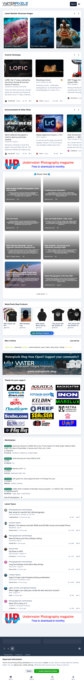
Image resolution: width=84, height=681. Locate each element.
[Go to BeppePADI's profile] (5, 523)
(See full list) (74, 341)
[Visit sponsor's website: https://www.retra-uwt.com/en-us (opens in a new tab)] (67, 409)
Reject (29, 671)
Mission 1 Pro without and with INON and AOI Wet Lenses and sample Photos (39, 525)
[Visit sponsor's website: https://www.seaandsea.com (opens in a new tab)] (42, 416)
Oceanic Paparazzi (13, 46)
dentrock (18, 347)
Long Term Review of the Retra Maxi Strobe (26, 564)
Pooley (62, 347)
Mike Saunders (13, 554)
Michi (10, 593)
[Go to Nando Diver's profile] (5, 575)
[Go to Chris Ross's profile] (68, 98)
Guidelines (27, 663)
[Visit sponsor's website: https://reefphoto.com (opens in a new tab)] (42, 409)
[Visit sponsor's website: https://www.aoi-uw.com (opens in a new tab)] (16, 387)
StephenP (9, 451)
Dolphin (9, 481)
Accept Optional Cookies (47, 671)
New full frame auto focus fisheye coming (25, 538)
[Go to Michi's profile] (5, 588)
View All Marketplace (12, 497)
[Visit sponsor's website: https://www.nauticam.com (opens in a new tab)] (16, 409)
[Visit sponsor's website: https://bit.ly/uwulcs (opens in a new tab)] (16, 423)
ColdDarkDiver (13, 517)
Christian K (12, 556)
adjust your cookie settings (23, 665)
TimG (38, 82)
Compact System (15, 523)
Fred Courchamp (14, 514)
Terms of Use (7, 663)
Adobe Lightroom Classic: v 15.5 (49, 135)
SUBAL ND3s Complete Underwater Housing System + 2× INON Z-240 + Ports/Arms (43, 489)
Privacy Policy (8, 655)
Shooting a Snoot (43, 80)
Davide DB (8, 87)
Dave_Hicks (55, 347)
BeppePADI (12, 528)
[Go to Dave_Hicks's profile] (5, 562)
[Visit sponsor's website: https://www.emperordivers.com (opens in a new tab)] (16, 394)
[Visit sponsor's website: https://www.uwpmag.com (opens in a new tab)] (67, 423)
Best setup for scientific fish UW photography (26, 512)
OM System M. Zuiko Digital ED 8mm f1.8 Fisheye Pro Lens (34, 479)
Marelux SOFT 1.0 (19, 468)
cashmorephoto (34, 347)
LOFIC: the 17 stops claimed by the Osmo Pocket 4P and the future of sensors (17, 82)
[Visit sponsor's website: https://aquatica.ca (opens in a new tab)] (42, 387)
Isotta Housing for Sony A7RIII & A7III (26, 458)
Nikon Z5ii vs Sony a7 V (18, 603)
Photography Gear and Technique (20, 510)
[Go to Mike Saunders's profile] (5, 549)
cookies (45, 663)
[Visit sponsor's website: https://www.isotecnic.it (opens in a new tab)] (16, 402)
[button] (79, 4)
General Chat (13, 549)
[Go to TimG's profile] (37, 101)
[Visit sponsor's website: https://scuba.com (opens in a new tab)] (16, 416)
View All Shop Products (40, 333)
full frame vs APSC (16, 551)
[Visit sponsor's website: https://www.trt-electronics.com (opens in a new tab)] (67, 416)
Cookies (27, 655)
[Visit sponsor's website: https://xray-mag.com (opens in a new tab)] (16, 430)
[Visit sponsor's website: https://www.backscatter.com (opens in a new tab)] (67, 387)
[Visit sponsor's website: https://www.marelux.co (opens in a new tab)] (67, 402)
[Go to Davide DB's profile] (6, 101)
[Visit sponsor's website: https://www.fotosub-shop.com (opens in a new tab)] (42, 394)
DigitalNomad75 (12, 491)
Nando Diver (13, 530)
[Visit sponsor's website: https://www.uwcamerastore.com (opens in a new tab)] (42, 423)
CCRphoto (74, 151)
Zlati (7, 461)
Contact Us (18, 655)
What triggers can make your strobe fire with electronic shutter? (34, 590)
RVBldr (8, 471)
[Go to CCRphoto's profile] (68, 151)
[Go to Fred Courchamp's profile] (5, 510)
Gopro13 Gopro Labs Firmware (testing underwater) (29, 577)
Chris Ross (74, 98)
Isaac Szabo (45, 347)
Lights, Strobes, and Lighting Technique (22, 588)
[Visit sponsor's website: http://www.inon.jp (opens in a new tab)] (67, 394)
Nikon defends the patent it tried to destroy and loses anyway (16, 137)
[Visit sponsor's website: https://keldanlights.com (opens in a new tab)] (42, 402)
